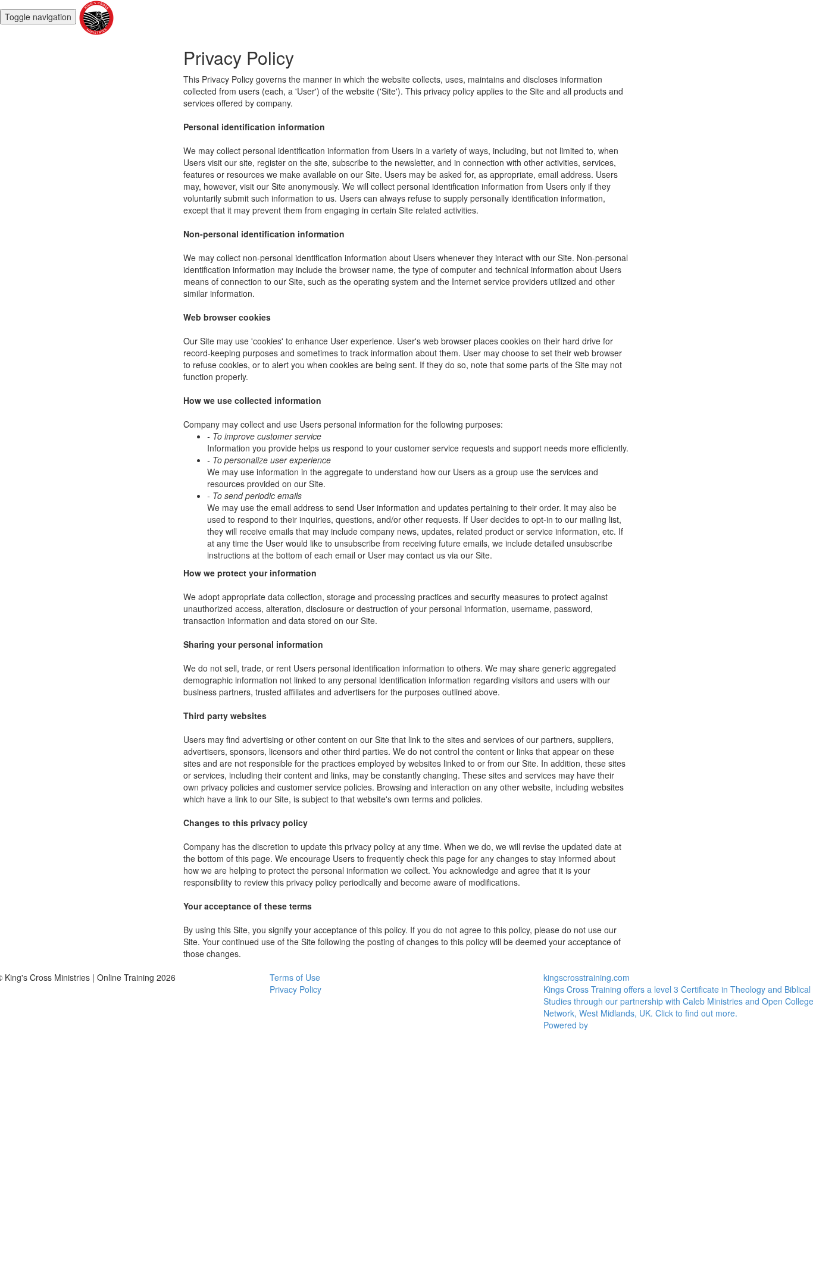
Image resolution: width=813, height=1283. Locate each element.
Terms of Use (295, 977)
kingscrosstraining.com (586, 977)
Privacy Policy (295, 989)
